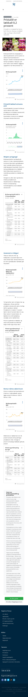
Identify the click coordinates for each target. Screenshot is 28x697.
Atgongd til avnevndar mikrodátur (11, 662)
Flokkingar (5, 625)
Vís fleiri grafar (14, 598)
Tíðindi (4, 635)
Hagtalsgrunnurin (17, 1)
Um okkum (5, 614)
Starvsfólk (8, 1)
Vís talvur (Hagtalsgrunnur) (14, 602)
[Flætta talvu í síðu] (22, 194)
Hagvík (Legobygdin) (7, 657)
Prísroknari (5, 652)
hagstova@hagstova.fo (9, 676)
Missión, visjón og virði (8, 619)
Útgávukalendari (6, 638)
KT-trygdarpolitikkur (7, 621)
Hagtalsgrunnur (6, 650)
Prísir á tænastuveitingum (9, 659)
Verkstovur (5, 655)
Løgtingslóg (5, 616)
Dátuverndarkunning (7, 623)
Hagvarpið (5, 640)
